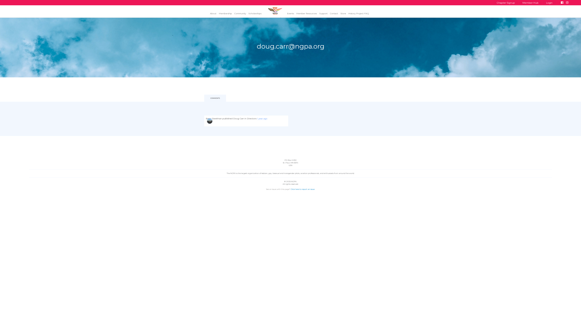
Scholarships (254, 13)
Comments (215, 98)
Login (549, 2)
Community (240, 13)
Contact (334, 13)
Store (343, 13)
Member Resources (306, 13)
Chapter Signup (506, 2)
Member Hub (530, 2)
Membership (225, 13)
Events (290, 13)
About (213, 13)
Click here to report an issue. (303, 189)
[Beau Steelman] (209, 121)
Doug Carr (238, 118)
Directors (251, 118)
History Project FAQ (358, 13)
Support (323, 13)
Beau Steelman (214, 118)
